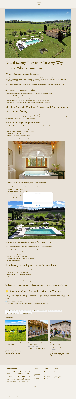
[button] (51, 193)
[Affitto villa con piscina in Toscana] (39, 4)
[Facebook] (62, 396)
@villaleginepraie (43, 303)
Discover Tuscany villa (9, 342)
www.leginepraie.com (13, 303)
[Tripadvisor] (68, 396)
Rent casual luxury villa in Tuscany (39, 310)
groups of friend (19, 342)
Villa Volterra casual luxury (26, 313)
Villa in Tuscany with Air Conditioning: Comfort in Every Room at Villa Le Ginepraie (14, 351)
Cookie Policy (38, 205)
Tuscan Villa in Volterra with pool (11, 346)
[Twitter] (64, 396)
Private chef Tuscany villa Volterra (56, 346)
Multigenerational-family (10, 344)
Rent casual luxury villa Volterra (55, 310)
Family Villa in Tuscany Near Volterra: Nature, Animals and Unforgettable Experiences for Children (60, 353)
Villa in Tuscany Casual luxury (12, 313)
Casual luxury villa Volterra (25, 310)
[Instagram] (66, 396)
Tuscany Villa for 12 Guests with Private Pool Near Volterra (36, 349)
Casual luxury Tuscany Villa (12, 310)
